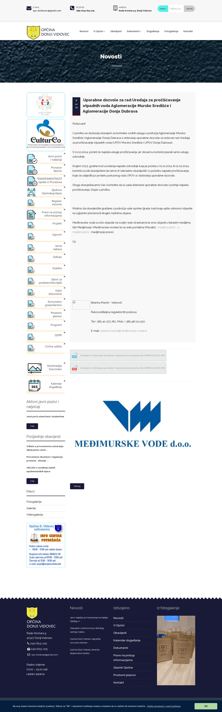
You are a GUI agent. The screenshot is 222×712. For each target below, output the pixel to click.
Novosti (84, 31)
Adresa (122, 7)
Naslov (163, 8)
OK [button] (206, 706)
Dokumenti (133, 31)
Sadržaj (189, 8)
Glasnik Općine (123, 667)
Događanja (153, 31)
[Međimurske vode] (132, 383)
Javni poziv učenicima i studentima (45, 416)
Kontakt (188, 31)
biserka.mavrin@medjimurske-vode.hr (123, 330)
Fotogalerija (171, 31)
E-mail (36, 7)
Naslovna (103, 65)
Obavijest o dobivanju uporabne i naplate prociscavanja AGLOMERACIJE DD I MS (122, 355)
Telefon (80, 7)
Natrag (77, 486)
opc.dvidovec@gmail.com (47, 10)
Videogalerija (34, 514)
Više (32, 426)
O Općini (98, 31)
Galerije (31, 508)
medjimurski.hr (166, 227)
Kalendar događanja (126, 640)
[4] (176, 650)
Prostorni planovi (124, 675)
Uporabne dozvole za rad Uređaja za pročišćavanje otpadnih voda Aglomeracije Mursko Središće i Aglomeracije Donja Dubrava (132, 106)
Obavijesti (116, 31)
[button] (164, 706)
